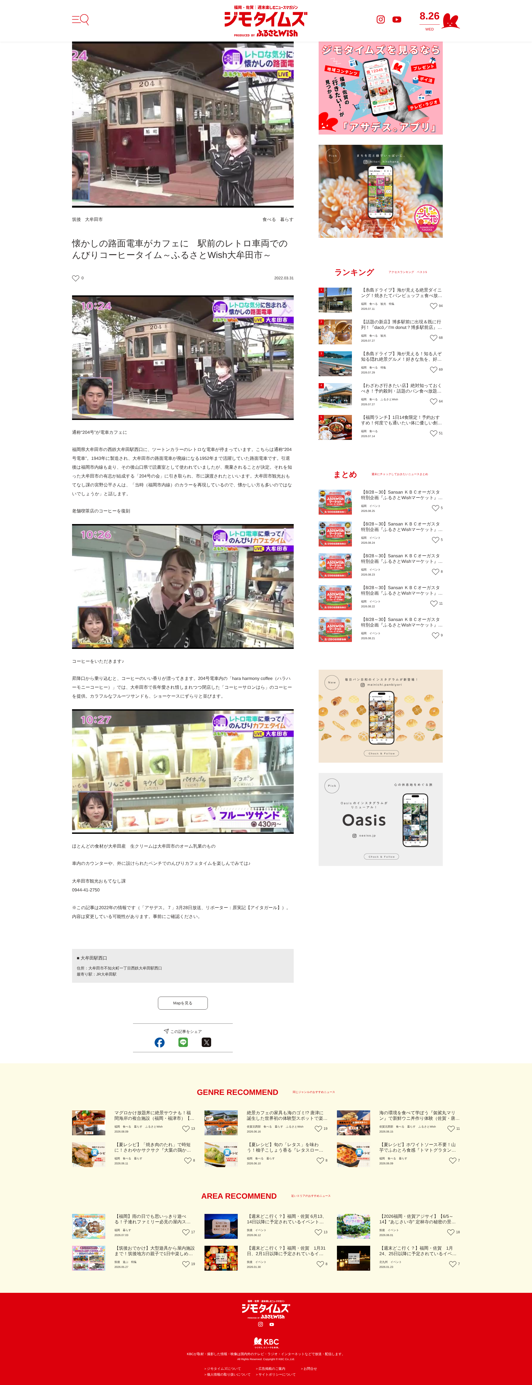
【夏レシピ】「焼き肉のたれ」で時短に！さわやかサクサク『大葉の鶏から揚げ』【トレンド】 (152, 1150)
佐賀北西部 (254, 1126)
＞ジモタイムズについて (222, 1369)
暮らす (287, 219)
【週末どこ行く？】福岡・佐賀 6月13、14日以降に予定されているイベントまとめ (287, 1222)
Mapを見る (183, 1003)
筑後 (76, 219)
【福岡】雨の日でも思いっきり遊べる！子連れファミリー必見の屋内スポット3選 (152, 1222)
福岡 (364, 304)
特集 (391, 304)
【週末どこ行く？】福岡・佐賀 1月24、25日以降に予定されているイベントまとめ (418, 1254)
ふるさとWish (389, 399)
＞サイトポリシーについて (275, 1374)
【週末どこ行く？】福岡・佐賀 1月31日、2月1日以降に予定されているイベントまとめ (286, 1254)
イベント (375, 506)
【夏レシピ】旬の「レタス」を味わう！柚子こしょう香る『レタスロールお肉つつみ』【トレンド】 (285, 1150)
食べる (269, 219)
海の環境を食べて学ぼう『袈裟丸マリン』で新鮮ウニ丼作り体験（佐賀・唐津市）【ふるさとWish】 (419, 1118)
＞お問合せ (308, 1369)
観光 (383, 304)
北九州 (383, 1262)
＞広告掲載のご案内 (270, 1369)
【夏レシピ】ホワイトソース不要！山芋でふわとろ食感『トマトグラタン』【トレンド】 (417, 1150)
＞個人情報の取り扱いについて (227, 1374)
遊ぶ (125, 1262)
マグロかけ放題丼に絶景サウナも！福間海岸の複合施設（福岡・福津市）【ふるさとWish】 (154, 1118)
